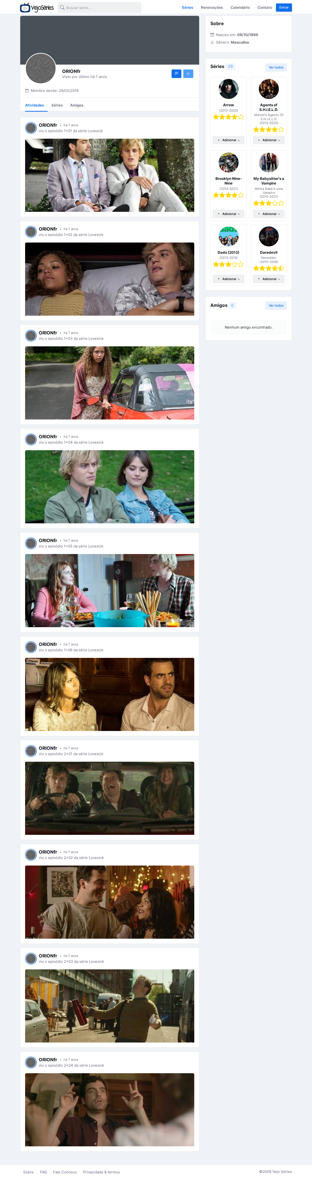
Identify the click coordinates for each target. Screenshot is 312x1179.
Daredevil (268, 252)
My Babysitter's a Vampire (269, 180)
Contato (265, 7)
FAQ (43, 1172)
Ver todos (276, 67)
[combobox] (95, 8)
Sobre (28, 1172)
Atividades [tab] (34, 105)
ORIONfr (48, 125)
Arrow (228, 105)
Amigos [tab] (76, 105)
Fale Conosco (65, 1172)
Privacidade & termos (101, 1172)
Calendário (240, 7)
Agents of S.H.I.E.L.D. (268, 107)
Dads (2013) (228, 252)
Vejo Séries (282, 1171)
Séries (187, 7)
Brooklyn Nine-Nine (228, 180)
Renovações (212, 7)
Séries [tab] (57, 105)
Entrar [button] (284, 7)
